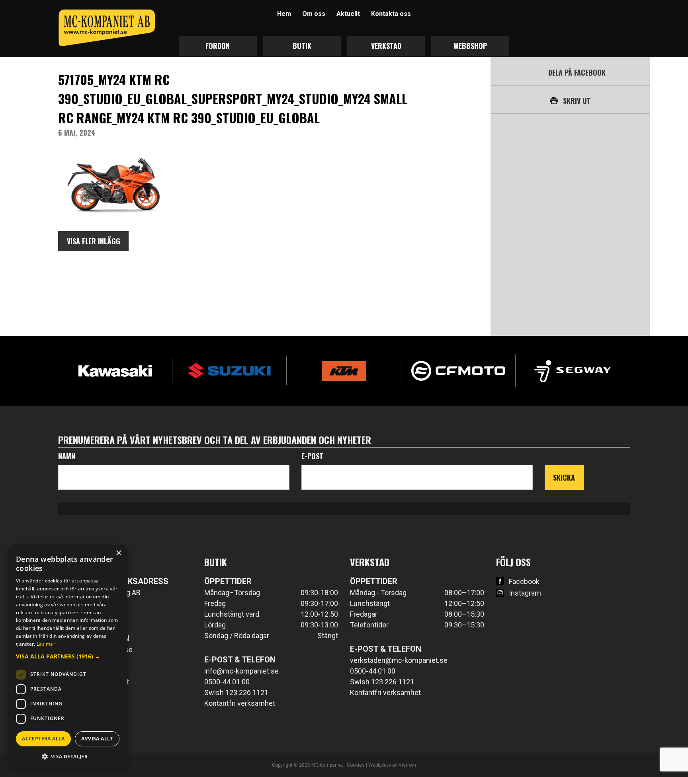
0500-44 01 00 (227, 682)
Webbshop (470, 46)
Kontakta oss (391, 14)
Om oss (313, 14)
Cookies (356, 765)
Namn (66, 456)
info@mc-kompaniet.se (241, 671)
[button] (67, 656)
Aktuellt (348, 14)
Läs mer (46, 644)
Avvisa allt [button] (97, 738)
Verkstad (386, 46)
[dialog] (67, 657)
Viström (407, 765)
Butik (302, 46)
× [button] (118, 553)
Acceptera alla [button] (43, 738)
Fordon (217, 46)
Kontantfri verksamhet (239, 703)
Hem (284, 14)
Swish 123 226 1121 (236, 692)
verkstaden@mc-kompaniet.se (399, 660)
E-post (312, 456)
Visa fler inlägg (93, 241)
